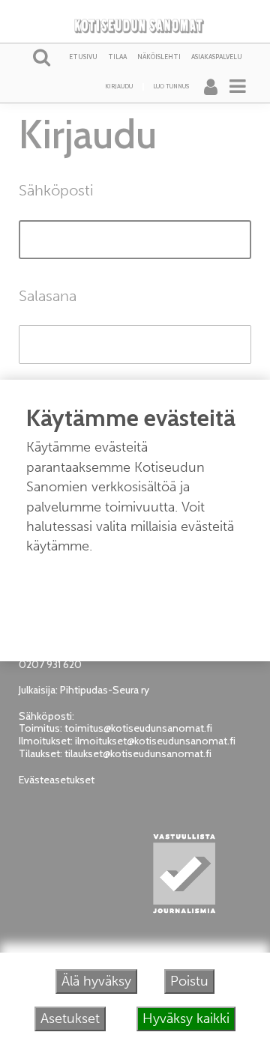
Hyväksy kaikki (186, 1018)
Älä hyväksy (96, 981)
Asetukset (70, 1018)
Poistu (189, 981)
